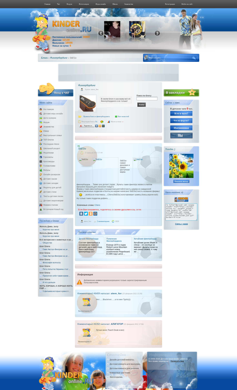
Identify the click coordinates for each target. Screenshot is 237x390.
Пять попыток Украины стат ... (56, 269)
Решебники (48, 153)
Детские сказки (50, 179)
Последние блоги (51, 144)
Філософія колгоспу (52, 263)
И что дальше (49, 282)
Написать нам (177, 361)
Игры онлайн (101, 4)
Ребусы (46, 170)
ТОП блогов (48, 140)
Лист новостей (123, 116)
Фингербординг (58, 57)
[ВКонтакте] (96, 126)
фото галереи (49, 118)
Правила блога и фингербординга (96, 116)
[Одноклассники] (100, 126)
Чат (58, 4)
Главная (47, 4)
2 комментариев (103, 221)
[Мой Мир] (103, 126)
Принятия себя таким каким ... (56, 276)
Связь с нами (181, 224)
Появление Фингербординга (114, 240)
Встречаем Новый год (53, 209)
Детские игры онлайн (53, 114)
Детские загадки (50, 183)
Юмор (46, 131)
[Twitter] (86, 214)
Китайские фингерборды (145, 239)
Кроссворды (48, 161)
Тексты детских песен (53, 196)
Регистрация (170, 4)
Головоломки (49, 166)
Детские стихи (49, 192)
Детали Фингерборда (88, 239)
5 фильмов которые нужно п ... (56, 291)
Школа (115, 4)
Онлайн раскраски (51, 174)
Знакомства (128, 4)
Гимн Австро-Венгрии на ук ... (56, 249)
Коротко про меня (51, 229)
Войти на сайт (187, 4)
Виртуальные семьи (52, 135)
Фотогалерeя (84, 4)
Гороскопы (48, 157)
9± (96, 122)
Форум (69, 4)
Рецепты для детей (52, 187)
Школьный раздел (51, 148)
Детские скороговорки (53, 201)
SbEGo (82, 148)
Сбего (97, 205)
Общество (47, 243)
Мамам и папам (50, 205)
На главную (48, 109)
